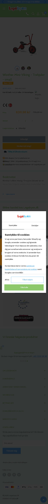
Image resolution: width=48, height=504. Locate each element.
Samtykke (13, 225)
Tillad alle (24, 287)
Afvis (7, 280)
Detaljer (35, 225)
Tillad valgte (27, 280)
